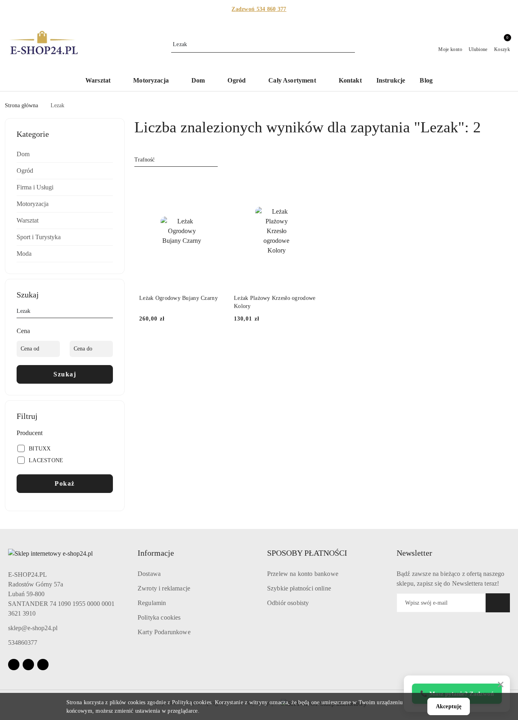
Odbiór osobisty (288, 602)
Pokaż (65, 483)
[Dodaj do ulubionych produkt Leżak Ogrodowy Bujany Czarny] (215, 184)
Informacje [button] (156, 552)
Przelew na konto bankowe (302, 573)
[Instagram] (28, 664)
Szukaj (64, 374)
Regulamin (152, 602)
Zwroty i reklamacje (164, 588)
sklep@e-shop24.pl (32, 627)
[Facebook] (13, 664)
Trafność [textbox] (144, 160)
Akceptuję (448, 706)
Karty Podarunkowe (164, 632)
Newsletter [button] (414, 552)
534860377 (22, 642)
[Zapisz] (498, 602)
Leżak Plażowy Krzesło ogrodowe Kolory (274, 302)
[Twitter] (43, 664)
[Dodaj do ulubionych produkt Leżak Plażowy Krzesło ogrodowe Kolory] (310, 184)
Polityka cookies (159, 617)
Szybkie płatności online (299, 588)
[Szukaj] (109, 312)
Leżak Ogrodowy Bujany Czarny (178, 298)
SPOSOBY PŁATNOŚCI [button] (307, 552)
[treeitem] (65, 154)
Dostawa (149, 573)
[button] (102, 81)
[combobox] (176, 160)
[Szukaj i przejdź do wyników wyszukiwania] (350, 44)
